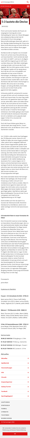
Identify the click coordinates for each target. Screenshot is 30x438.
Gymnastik (4, 411)
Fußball (4, 408)
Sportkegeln (6, 6)
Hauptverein (5, 402)
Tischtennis (5, 415)
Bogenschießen (6, 418)
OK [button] (15, 433)
